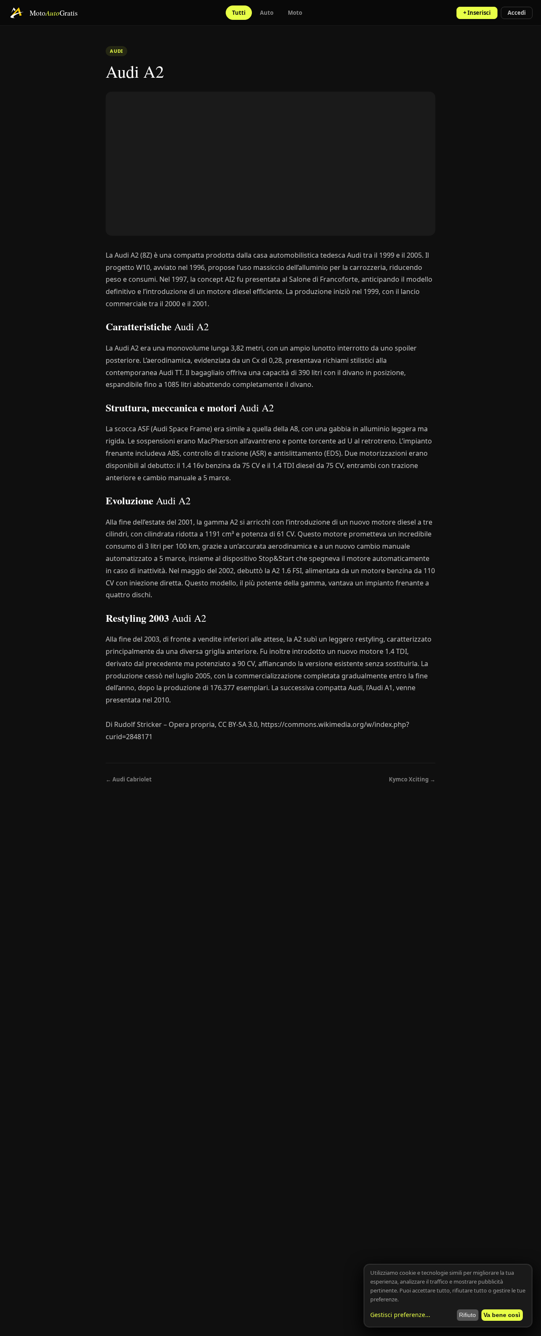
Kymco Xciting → (412, 779)
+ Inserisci (477, 12)
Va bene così (502, 1315)
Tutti (239, 12)
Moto (295, 12)
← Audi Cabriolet (129, 779)
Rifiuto (467, 1315)
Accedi (517, 12)
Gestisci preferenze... (400, 1315)
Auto (266, 12)
